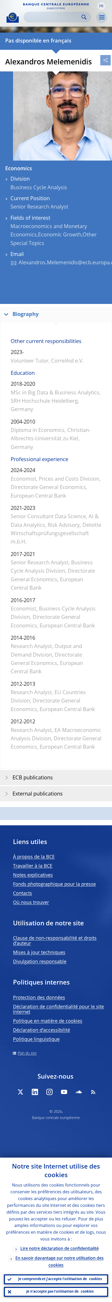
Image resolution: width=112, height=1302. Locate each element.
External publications (38, 794)
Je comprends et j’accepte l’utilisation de (60, 1279)
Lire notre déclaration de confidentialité (59, 1249)
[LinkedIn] (35, 1092)
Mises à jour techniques (39, 952)
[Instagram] (49, 1092)
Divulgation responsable (39, 961)
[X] (20, 1092)
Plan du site (27, 1053)
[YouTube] (64, 1092)
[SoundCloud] (78, 1092)
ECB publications (33, 778)
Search (84, 17)
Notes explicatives (33, 875)
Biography (26, 314)
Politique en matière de (47, 1021)
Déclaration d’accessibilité (41, 1030)
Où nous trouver (31, 902)
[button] (101, 6)
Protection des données (39, 997)
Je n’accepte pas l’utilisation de (60, 1291)
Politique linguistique (36, 1039)
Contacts (22, 893)
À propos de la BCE (34, 857)
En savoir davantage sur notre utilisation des (59, 1262)
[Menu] (101, 17)
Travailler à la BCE (32, 866)
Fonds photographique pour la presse (54, 884)
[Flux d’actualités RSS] (93, 1092)
